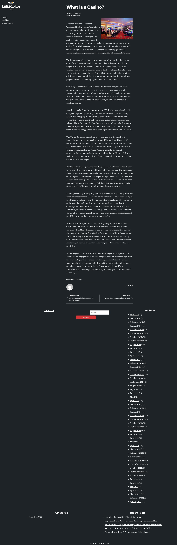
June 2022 (134, 483)
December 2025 (137, 329)
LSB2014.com (11, 8)
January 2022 (135, 501)
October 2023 (136, 423)
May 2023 (134, 442)
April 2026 (134, 314)
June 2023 (134, 438)
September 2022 (137, 472)
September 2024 (137, 382)
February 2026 (136, 322)
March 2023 (135, 449)
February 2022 (136, 498)
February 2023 (136, 453)
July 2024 (134, 389)
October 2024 (136, 378)
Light (10, 2)
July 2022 (134, 479)
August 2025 (135, 344)
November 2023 (137, 419)
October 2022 (136, 468)
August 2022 (135, 475)
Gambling (5, 20)
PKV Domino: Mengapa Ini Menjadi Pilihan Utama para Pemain (133, 524)
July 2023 (134, 434)
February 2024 (136, 408)
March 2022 (135, 494)
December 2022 (137, 460)
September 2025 (137, 341)
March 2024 (135, 404)
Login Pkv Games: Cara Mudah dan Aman (123, 517)
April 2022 (134, 490)
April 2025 (134, 356)
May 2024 (134, 397)
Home (4, 17)
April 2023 (134, 445)
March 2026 (135, 318)
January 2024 (135, 412)
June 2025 (134, 352)
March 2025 (135, 359)
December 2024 (137, 371)
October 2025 (136, 337)
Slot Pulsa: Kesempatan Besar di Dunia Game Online (128, 528)
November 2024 (137, 374)
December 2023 (137, 415)
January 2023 (135, 457)
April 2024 (134, 400)
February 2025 (136, 363)
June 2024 (134, 393)
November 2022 (137, 464)
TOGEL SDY (49, 310)
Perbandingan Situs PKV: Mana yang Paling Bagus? (127, 532)
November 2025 (137, 333)
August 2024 (135, 386)
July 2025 (134, 348)
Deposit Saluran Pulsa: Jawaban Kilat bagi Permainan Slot (131, 521)
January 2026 (135, 326)
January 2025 (135, 367)
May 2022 (134, 486)
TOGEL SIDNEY (8, 23)
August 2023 (135, 430)
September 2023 (137, 427)
